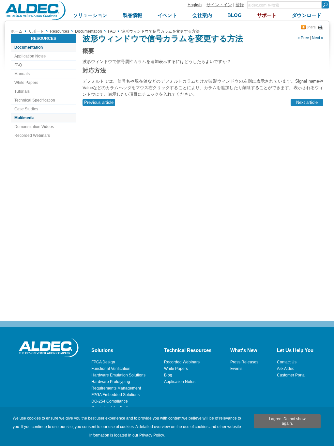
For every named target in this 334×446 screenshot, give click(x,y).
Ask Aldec (285, 368)
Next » (317, 38)
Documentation (28, 47)
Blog (168, 375)
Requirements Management (116, 388)
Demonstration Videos (34, 126)
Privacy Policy (151, 435)
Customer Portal (291, 375)
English (195, 4)
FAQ (18, 65)
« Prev (303, 38)
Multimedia (24, 118)
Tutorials (22, 91)
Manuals (22, 74)
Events (236, 368)
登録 (239, 4)
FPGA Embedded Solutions (115, 394)
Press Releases (244, 362)
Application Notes (30, 56)
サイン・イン (219, 4)
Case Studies (26, 109)
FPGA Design (103, 362)
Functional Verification (110, 368)
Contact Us (286, 362)
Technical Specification (34, 100)
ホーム (17, 31)
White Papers (26, 82)
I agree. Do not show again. (287, 421)
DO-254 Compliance (109, 401)
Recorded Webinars (32, 135)
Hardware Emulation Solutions (118, 375)
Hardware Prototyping (110, 381)
